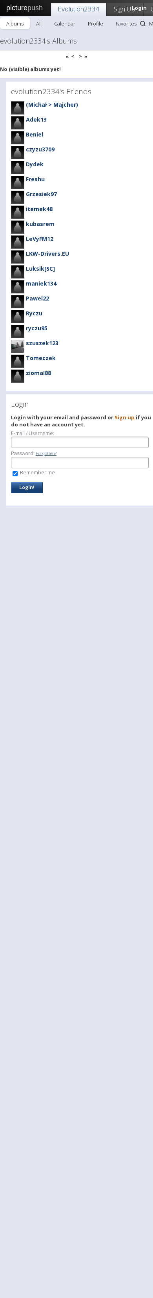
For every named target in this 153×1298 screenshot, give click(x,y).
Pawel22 (37, 298)
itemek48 (39, 209)
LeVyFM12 (39, 238)
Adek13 (36, 119)
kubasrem (40, 224)
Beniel (34, 134)
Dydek (35, 164)
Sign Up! (125, 8)
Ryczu (34, 313)
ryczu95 (36, 328)
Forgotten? (46, 453)
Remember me (37, 472)
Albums (15, 23)
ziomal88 (38, 373)
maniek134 (41, 283)
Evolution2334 (79, 8)
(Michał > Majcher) (52, 104)
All (39, 23)
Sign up (125, 417)
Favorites (126, 23)
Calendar (64, 23)
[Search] (143, 23)
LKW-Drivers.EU (47, 253)
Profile (95, 23)
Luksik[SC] (40, 268)
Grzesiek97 (41, 194)
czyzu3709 (40, 149)
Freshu (35, 179)
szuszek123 (42, 343)
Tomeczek (41, 358)
